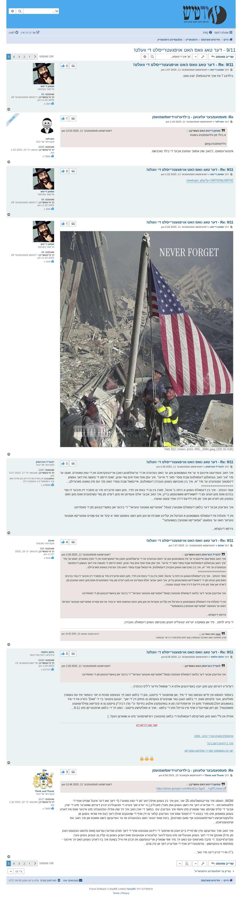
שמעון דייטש (47, 86)
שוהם (51, 540)
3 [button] (19, 57)
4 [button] (14, 57)
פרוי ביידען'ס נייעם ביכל (220, 743)
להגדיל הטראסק (45, 462)
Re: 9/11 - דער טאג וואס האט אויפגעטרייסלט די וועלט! (183, 65)
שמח (218, 634)
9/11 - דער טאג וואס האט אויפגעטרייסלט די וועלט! (185, 50)
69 (42, 94)
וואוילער (49, 139)
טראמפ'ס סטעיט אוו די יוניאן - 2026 (213, 736)
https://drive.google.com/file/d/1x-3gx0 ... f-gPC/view (189, 788)
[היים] (207, 14)
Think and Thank (44, 791)
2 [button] (24, 57)
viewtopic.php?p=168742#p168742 (209, 180)
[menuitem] (208, 32)
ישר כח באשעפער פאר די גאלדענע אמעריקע (209, 750)
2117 (41, 799)
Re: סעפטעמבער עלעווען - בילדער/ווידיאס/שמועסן (192, 117)
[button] (35, 56)
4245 (41, 147)
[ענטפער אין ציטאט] (72, 66)
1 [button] (29, 57)
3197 (41, 470)
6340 (41, 660)
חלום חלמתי (47, 652)
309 (42, 548)
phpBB (132, 889)
